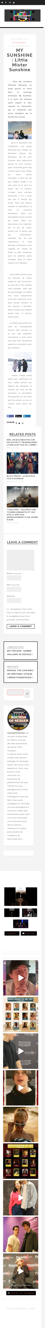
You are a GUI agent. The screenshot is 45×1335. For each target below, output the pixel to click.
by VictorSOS (19, 43)
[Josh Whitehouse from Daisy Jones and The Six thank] (20, 978)
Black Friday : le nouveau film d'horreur (21, 477)
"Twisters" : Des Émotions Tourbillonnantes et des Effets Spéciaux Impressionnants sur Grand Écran (22, 514)
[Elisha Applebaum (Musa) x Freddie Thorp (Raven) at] (20, 1197)
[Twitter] (3, 2)
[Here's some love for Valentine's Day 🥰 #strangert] (20, 1051)
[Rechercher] (27, 693)
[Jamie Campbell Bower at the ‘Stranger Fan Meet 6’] (20, 1271)
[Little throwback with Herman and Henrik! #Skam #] (20, 1234)
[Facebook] (7, 2)
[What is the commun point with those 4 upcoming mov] (20, 1124)
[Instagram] (11, 2)
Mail (13, 585)
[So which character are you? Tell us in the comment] (20, 1161)
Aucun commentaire (18, 46)
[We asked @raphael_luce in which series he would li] (20, 1087)
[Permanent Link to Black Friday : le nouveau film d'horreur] (22, 473)
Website (11, 596)
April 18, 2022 (13, 448)
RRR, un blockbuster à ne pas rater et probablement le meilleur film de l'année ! (22, 442)
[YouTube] (15, 2)
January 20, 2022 (15, 481)
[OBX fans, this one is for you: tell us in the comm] (20, 1014)
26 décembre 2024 (19, 39)
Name (14, 573)
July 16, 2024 (12, 523)
